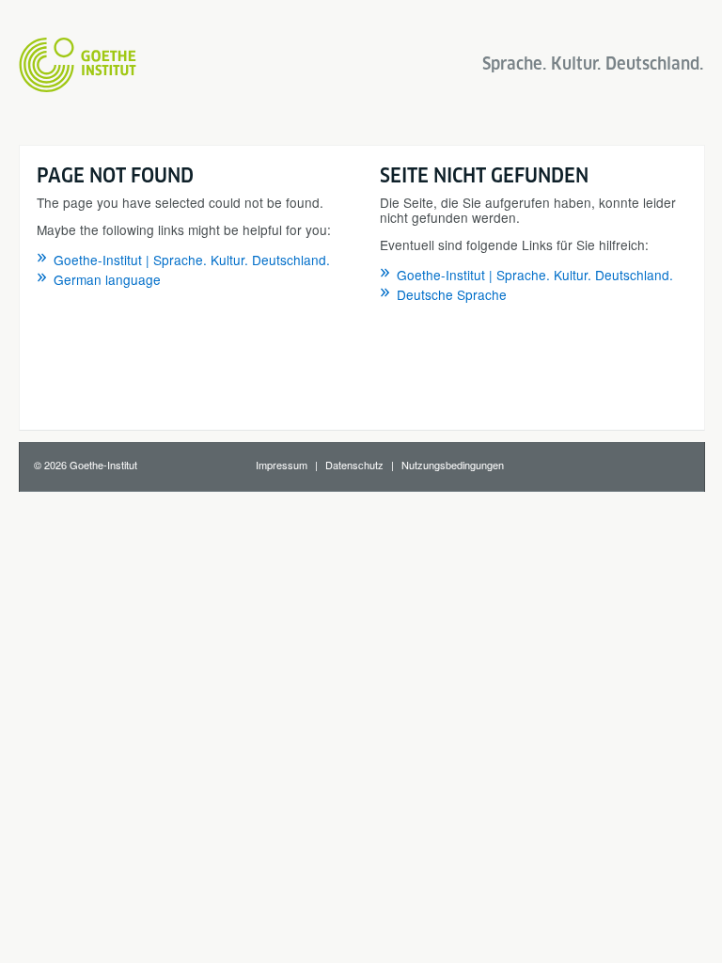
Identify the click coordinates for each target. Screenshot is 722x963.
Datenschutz (354, 464)
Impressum (281, 464)
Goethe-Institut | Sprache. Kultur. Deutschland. (192, 259)
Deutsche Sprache (452, 294)
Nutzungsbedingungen (452, 464)
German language (107, 279)
